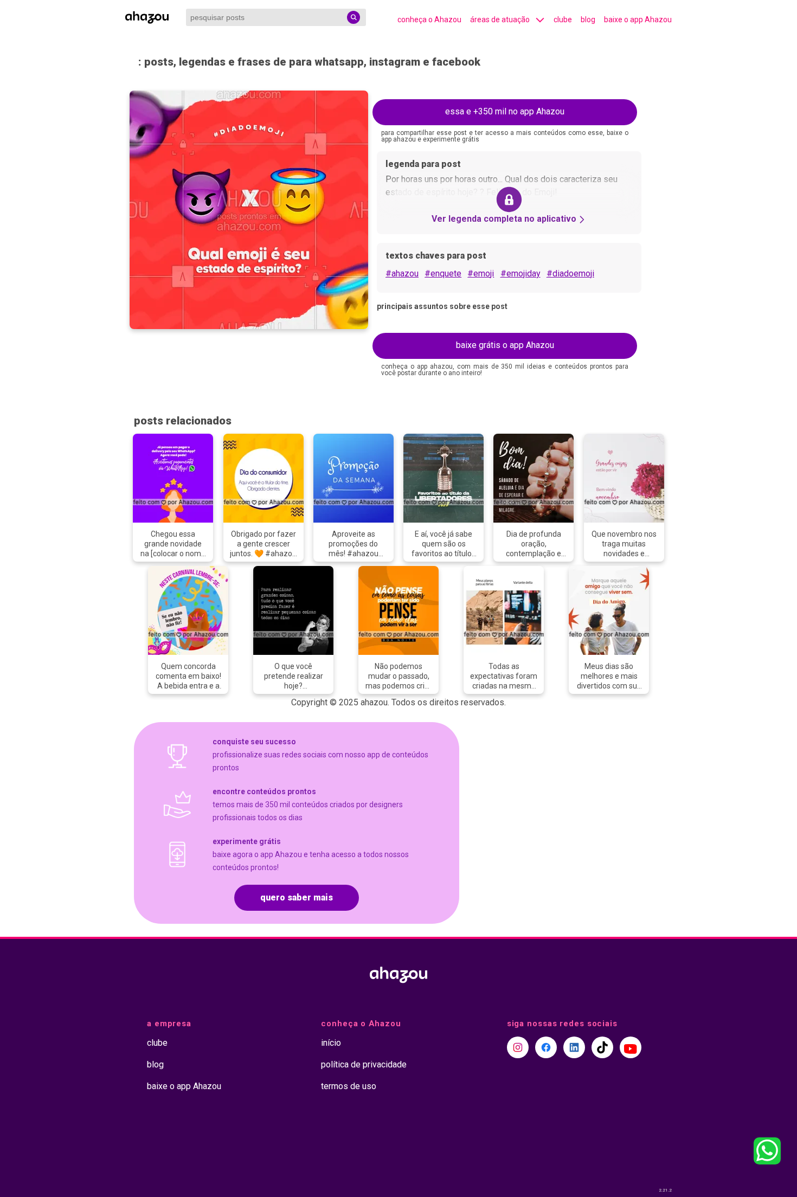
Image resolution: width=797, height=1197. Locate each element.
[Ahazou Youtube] (630, 1047)
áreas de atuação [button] (500, 19)
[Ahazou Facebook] (546, 1047)
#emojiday (520, 273)
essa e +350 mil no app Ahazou (504, 111)
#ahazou (402, 273)
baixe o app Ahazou (638, 19)
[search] (353, 17)
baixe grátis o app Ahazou (505, 345)
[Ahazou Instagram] (518, 1047)
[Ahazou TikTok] (602, 1047)
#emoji (480, 273)
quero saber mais (296, 897)
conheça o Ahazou (429, 19)
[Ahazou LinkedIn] (574, 1047)
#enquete (443, 273)
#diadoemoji (570, 273)
